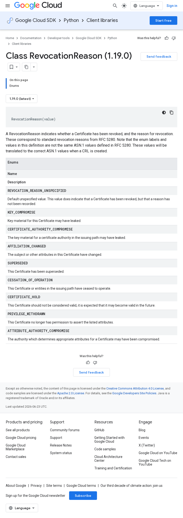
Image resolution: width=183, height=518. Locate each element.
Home (10, 38)
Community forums (65, 430)
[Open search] (115, 6)
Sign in (172, 6)
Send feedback (159, 56)
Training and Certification (113, 468)
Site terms (54, 485)
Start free (163, 20)
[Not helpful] (173, 38)
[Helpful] (166, 38)
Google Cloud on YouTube (158, 453)
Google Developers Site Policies (134, 393)
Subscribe (83, 495)
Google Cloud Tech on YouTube (155, 462)
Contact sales (16, 457)
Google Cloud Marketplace (15, 447)
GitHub (99, 430)
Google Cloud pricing (21, 438)
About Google (16, 485)
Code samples (105, 449)
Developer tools (59, 38)
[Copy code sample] (171, 112)
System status (61, 453)
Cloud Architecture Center (108, 458)
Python (71, 20)
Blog (142, 430)
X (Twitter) (147, 445)
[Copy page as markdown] (26, 67)
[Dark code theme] (164, 112)
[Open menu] (7, 5)
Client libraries (102, 20)
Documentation (30, 38)
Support (56, 438)
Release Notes (61, 445)
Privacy (36, 485)
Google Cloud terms (81, 485)
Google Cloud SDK (35, 20)
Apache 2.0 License (70, 393)
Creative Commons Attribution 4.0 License (135, 388)
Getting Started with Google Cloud (109, 439)
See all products (18, 430)
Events (144, 438)
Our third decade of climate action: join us (132, 485)
